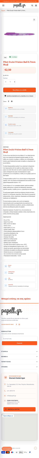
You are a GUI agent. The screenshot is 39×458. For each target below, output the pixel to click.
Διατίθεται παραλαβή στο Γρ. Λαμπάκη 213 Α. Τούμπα (20, 96)
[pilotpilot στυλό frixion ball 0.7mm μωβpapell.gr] (34, 20)
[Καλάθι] (36, 5)
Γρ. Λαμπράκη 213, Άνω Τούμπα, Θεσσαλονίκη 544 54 (20, 386)
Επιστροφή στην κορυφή (34, 449)
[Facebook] (8, 101)
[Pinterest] (12, 101)
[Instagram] (19, 324)
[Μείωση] (5, 81)
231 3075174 (11, 392)
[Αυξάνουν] (14, 81)
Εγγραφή (19, 343)
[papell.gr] (19, 5)
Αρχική (3, 10)
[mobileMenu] (3, 5)
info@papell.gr (11, 396)
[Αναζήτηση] (32, 5)
